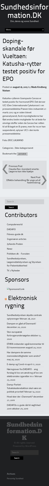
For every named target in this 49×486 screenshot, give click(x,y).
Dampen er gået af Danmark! (21, 324)
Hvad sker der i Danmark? (20, 397)
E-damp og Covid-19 (17, 364)
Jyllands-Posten (15, 244)
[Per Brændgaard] (15, 289)
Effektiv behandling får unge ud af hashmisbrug (23, 181)
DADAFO (11, 229)
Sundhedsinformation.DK (24, 432)
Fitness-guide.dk (15, 234)
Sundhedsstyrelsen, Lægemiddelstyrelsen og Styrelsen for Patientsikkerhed (24, 262)
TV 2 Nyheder (13, 271)
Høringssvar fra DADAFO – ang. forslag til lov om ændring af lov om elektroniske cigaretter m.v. (25, 372)
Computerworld (14, 225)
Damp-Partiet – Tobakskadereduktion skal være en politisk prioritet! (24, 388)
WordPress (30, 446)
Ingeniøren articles (16, 239)
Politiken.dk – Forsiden (18, 254)
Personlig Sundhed (15, 479)
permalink (22, 154)
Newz (9, 249)
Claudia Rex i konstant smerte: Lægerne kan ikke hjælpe (24, 170)
